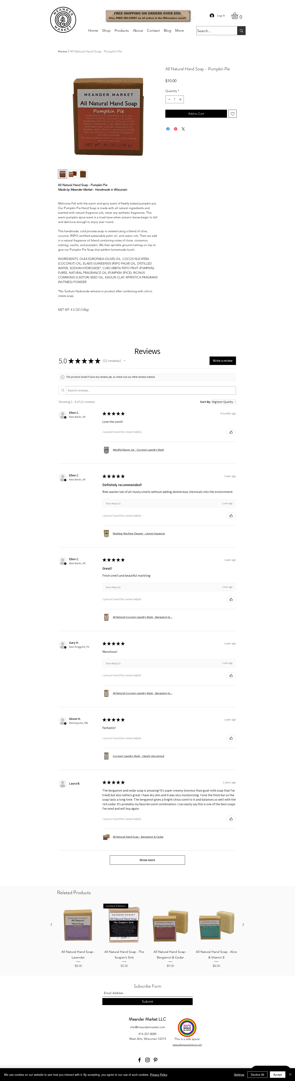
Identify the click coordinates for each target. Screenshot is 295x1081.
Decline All (257, 1075)
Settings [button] (239, 1075)
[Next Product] (243, 924)
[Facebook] (139, 1060)
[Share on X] (183, 129)
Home (62, 51)
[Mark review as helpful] (231, 432)
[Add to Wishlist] (233, 114)
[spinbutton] (174, 99)
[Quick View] (78, 925)
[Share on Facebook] (168, 129)
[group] (147, 935)
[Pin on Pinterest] (175, 129)
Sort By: (205, 402)
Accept (277, 1075)
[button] (238, 15)
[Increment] (180, 99)
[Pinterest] (156, 1060)
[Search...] (241, 30)
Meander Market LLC (147, 1019)
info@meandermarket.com (147, 1027)
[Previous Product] (51, 924)
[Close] (290, 1074)
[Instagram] (147, 1060)
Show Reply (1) (113, 503)
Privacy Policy (158, 1075)
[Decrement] (168, 99)
